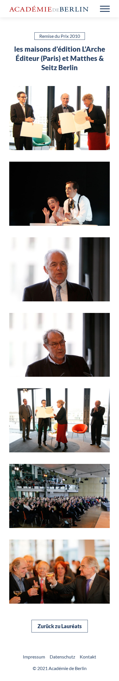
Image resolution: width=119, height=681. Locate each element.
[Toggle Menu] (105, 8)
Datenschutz (62, 656)
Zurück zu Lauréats (60, 626)
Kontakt (88, 656)
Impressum (34, 656)
